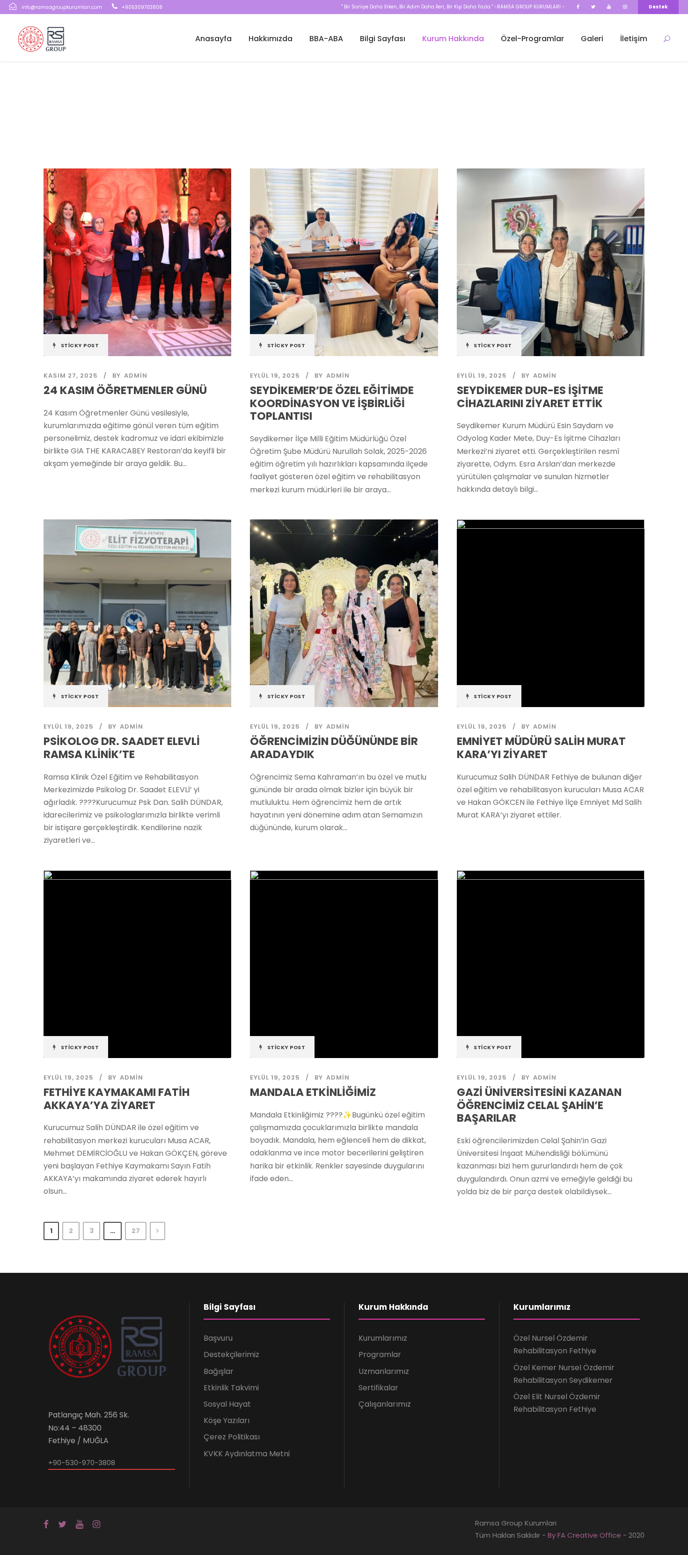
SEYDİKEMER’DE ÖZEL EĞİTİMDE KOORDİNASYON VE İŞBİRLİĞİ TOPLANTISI (332, 403)
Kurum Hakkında (453, 38)
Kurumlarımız (383, 1338)
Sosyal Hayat (227, 1404)
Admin (135, 375)
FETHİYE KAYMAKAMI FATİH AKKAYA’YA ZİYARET (117, 1099)
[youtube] (609, 6)
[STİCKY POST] (137, 261)
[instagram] (625, 6)
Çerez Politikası (232, 1436)
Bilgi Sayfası (382, 38)
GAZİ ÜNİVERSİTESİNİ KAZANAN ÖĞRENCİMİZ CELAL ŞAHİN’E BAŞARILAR (539, 1105)
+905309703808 (142, 7)
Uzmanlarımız (384, 1371)
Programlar (380, 1354)
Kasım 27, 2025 (71, 375)
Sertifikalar (378, 1387)
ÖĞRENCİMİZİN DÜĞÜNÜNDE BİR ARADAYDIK (334, 748)
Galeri (592, 38)
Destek (658, 6)
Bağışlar (219, 1371)
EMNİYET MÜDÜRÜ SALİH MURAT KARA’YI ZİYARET (541, 748)
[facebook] (578, 6)
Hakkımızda (271, 38)
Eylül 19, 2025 (275, 375)
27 (136, 1230)
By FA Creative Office (584, 1535)
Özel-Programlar (532, 38)
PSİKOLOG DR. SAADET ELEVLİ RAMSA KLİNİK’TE (122, 748)
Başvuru (218, 1338)
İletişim (633, 38)
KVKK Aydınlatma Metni (247, 1453)
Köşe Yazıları (226, 1420)
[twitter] (593, 6)
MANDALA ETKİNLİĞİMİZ (313, 1092)
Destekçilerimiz (231, 1354)
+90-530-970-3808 (81, 1462)
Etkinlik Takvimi (231, 1387)
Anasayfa (213, 38)
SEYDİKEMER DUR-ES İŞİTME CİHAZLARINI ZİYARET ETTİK (530, 397)
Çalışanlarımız (385, 1404)
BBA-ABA (326, 38)
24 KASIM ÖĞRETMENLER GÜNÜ (125, 390)
